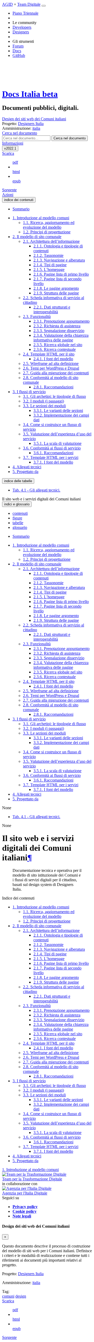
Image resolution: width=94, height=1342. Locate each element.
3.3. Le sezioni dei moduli (44, 406)
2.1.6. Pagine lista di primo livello (61, 274)
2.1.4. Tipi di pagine (50, 265)
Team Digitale (28, 4)
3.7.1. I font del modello (53, 462)
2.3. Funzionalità (37, 316)
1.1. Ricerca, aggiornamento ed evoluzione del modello (48, 224)
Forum (18, 46)
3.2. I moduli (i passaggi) (43, 401)
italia (36, 1282)
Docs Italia (30, 94)
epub (17, 181)
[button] (19, 133)
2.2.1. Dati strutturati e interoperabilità (51, 309)
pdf (15, 162)
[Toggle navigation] (44, 6)
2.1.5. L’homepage (48, 269)
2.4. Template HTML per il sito (48, 354)
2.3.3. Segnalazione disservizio (58, 330)
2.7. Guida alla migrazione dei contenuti (56, 373)
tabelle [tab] (18, 523)
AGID (7, 4)
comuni (8, 1296)
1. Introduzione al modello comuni (41, 218)
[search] (69, 138)
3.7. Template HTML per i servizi (50, 457)
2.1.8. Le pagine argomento (56, 288)
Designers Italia (31, 1274)
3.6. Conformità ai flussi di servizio (52, 448)
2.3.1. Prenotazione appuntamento (61, 321)
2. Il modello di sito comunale (37, 236)
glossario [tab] (20, 527)
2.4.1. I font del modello (53, 359)
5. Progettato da (25, 471)
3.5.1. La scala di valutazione (57, 443)
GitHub (19, 55)
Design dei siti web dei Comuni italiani (34, 119)
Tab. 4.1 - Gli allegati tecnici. (36, 490)
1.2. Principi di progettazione (46, 232)
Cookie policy (25, 1211)
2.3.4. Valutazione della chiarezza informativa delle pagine (61, 337)
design (20, 1296)
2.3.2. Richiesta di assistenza (56, 326)
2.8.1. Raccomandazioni (53, 387)
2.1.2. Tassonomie (48, 255)
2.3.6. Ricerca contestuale (54, 349)
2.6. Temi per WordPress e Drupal (51, 368)
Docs (17, 51)
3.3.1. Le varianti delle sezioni (58, 410)
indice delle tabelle (18, 481)
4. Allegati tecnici (27, 467)
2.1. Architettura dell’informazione (51, 241)
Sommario (21, 209)
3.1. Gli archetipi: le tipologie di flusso (54, 396)
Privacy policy (25, 1206)
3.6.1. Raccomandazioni (53, 453)
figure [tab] (17, 518)
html (16, 171)
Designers (21, 32)
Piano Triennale (25, 13)
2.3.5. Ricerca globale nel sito (57, 344)
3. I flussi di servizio (29, 391)
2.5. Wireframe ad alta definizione (51, 363)
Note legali (22, 1216)
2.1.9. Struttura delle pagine (56, 293)
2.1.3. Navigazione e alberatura (59, 260)
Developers (22, 27)
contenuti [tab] (20, 513)
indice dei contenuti (18, 200)
